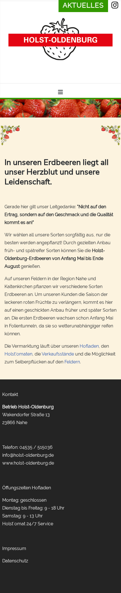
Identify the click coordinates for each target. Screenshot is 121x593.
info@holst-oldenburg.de (28, 455)
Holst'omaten (18, 354)
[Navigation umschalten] (60, 92)
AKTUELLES (83, 5)
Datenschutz (15, 560)
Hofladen (89, 346)
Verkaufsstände (58, 354)
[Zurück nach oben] (111, 582)
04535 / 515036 (36, 447)
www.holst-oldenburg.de (28, 463)
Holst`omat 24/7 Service (27, 523)
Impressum (14, 548)
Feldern (72, 362)
